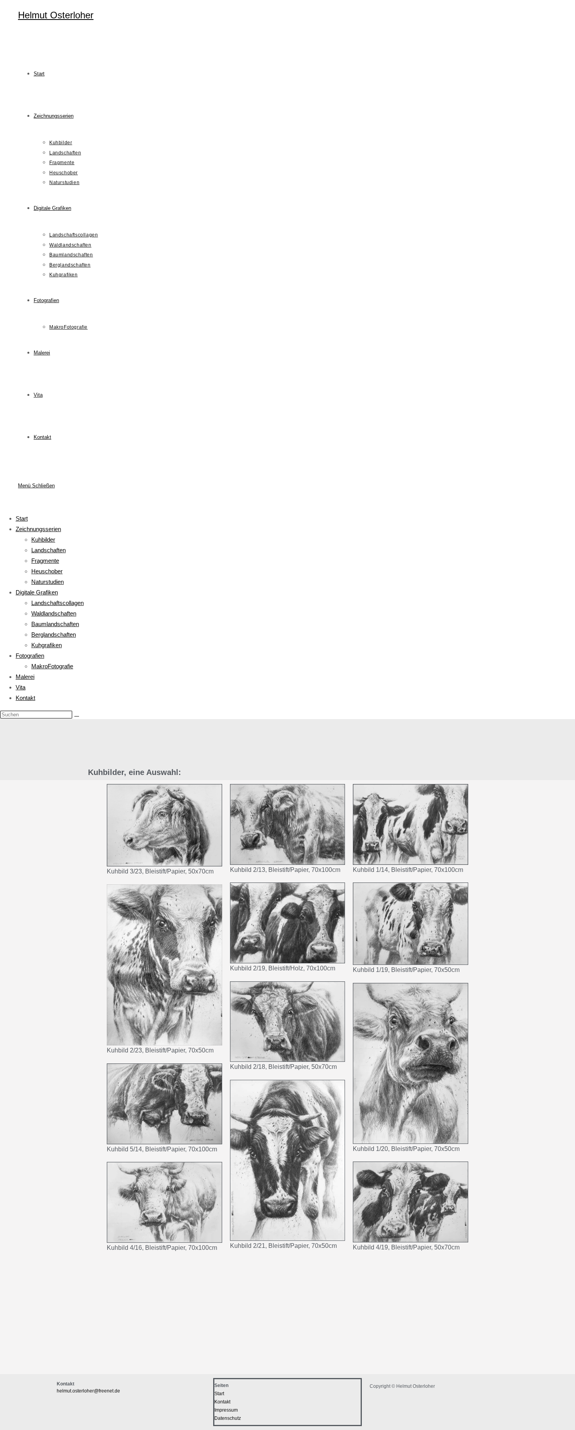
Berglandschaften (53, 634)
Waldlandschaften (53, 613)
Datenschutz (227, 1418)
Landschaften (48, 550)
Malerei (25, 676)
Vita (20, 687)
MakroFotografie (52, 666)
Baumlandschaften (55, 624)
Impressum (226, 1410)
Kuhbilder (43, 539)
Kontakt (25, 697)
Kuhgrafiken (46, 645)
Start (22, 518)
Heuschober (47, 571)
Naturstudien (47, 581)
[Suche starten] (76, 716)
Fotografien (30, 655)
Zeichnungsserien (38, 529)
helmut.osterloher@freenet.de (88, 1391)
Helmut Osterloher (55, 15)
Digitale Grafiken (37, 592)
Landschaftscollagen (57, 603)
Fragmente (45, 560)
